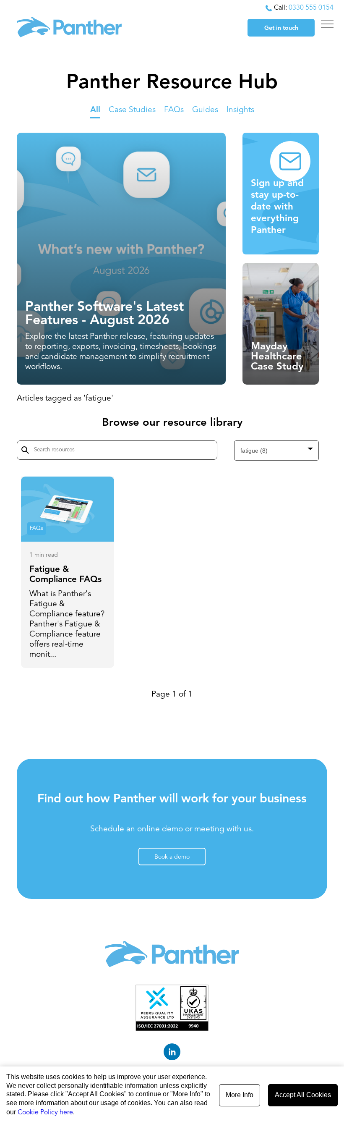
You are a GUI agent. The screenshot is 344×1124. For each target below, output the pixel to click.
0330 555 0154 (311, 8)
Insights (240, 110)
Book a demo (172, 857)
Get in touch (281, 28)
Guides (205, 110)
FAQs (174, 110)
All (95, 110)
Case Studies (132, 110)
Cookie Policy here (45, 1112)
